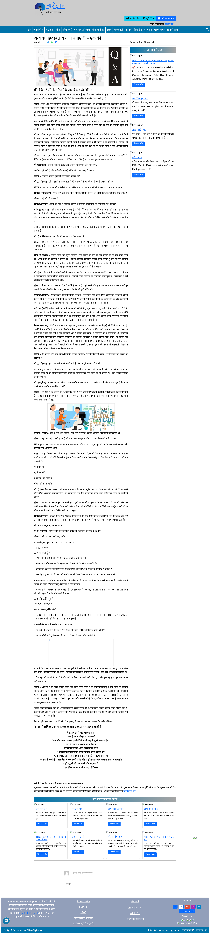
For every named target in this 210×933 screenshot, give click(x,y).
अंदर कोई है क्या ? (139, 130)
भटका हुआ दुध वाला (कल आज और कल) (159, 838)
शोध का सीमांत (98, 30)
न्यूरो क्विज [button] (149, 18)
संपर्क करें (135, 901)
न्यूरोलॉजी (37, 30)
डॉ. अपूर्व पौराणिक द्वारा (28, 913)
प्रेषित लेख (138, 30)
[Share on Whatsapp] (52, 42)
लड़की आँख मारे (78, 837)
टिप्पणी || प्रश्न (172, 30)
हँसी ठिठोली (135, 913)
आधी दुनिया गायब (151, 809)
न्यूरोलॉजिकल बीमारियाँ (83, 918)
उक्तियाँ (83, 912)
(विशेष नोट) (169, 24)
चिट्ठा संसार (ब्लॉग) (53, 30)
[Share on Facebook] (44, 42)
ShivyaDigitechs (34, 930)
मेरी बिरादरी (134, 18)
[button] (175, 907)
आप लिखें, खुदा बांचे (140, 98)
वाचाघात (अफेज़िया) (82, 30)
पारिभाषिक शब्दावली (135, 919)
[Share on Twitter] (48, 42)
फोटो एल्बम (83, 907)
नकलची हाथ (77, 809)
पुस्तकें (109, 30)
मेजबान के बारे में (83, 901)
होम (29, 30)
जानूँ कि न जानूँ (41, 809)
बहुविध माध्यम (159, 30)
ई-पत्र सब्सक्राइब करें (187, 911)
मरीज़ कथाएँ (67, 30)
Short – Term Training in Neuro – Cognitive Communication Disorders (153, 62)
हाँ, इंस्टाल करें (179, 929)
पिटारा (149, 30)
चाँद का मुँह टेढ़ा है (115, 837)
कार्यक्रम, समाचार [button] (167, 18)
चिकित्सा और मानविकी (123, 30)
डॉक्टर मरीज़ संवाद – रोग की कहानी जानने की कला (51, 838)
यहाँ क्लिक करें (129, 791)
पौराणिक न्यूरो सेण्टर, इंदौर (83, 924)
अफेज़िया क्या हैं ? (135, 908)
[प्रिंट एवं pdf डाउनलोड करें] (153, 42)
